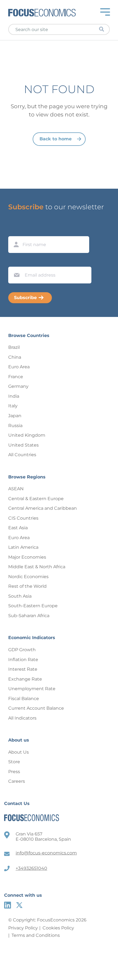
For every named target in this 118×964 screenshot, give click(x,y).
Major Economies (27, 557)
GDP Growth (22, 649)
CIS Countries (23, 518)
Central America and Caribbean (42, 508)
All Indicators (22, 718)
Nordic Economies (28, 576)
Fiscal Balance (23, 698)
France (15, 376)
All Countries (22, 454)
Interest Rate (22, 669)
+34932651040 (31, 868)
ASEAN (16, 488)
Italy (13, 405)
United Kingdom (26, 435)
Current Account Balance (36, 708)
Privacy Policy (23, 927)
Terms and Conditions (36, 935)
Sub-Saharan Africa (28, 615)
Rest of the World (27, 586)
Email (15, 261)
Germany (18, 386)
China (14, 357)
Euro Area (19, 366)
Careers (16, 781)
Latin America (23, 547)
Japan (14, 415)
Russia (15, 425)
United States (23, 445)
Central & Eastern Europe (36, 498)
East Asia (18, 527)
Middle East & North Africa (36, 566)
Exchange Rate (25, 679)
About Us (18, 752)
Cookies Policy (58, 927)
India (13, 396)
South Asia (20, 596)
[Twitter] (19, 905)
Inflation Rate (23, 659)
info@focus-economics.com (46, 853)
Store (14, 761)
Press (14, 771)
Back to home (56, 138)
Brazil (14, 347)
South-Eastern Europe (33, 605)
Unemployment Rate (31, 688)
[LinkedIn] (7, 905)
